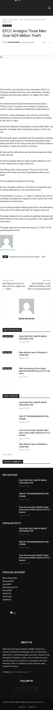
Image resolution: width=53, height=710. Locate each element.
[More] (45, 49)
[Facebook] (21, 49)
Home (5, 20)
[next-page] (8, 384)
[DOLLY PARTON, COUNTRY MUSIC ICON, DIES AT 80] (10, 343)
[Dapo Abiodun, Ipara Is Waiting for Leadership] (10, 359)
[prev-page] (4, 384)
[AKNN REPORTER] (4, 42)
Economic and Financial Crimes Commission (24, 257)
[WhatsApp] (38, 49)
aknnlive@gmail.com (21, 672)
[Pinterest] (33, 49)
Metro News (13, 20)
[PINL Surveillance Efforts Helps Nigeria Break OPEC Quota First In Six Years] (10, 375)
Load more (7, 454)
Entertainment (7, 336)
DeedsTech (40, 702)
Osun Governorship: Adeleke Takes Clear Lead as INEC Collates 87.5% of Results (34, 432)
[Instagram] (23, 689)
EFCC (43, 257)
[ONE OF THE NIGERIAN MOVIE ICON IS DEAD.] (10, 420)
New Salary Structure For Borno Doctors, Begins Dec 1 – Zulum (14, 286)
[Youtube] (35, 689)
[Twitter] (27, 49)
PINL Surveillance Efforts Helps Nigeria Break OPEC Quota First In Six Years (34, 371)
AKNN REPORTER (14, 42)
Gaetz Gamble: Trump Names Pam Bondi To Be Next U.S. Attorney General (39, 286)
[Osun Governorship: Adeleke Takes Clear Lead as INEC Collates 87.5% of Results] (10, 434)
